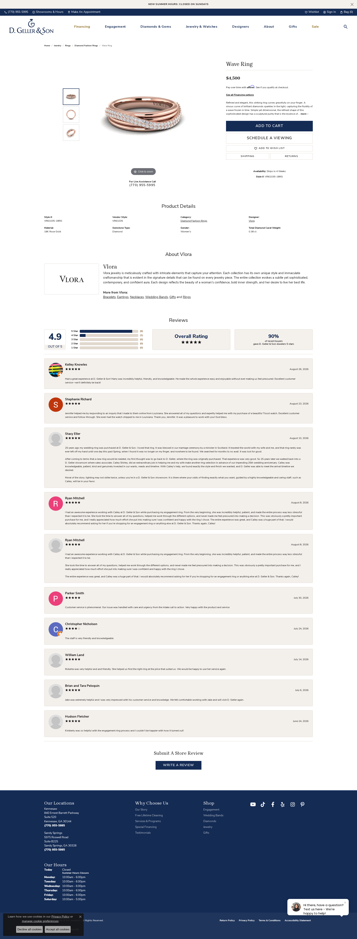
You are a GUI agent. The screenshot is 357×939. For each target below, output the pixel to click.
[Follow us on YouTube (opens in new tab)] (253, 804)
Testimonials (143, 833)
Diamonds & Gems (155, 27)
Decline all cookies (29, 929)
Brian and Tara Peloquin (82, 686)
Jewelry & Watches (202, 27)
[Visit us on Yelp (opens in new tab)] (282, 804)
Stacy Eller (72, 434)
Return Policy (227, 920)
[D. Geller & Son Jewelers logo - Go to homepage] (31, 27)
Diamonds (209, 821)
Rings (68, 46)
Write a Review (178, 765)
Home (47, 46)
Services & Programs (148, 821)
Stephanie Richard (78, 399)
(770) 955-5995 (142, 185)
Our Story (141, 809)
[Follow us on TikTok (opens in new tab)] (263, 804)
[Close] (352, 4)
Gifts (293, 27)
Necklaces (137, 297)
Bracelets (109, 297)
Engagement (115, 27)
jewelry (57, 46)
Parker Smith (74, 593)
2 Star (74, 343)
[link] (16, 12)
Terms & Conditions (270, 920)
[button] (312, 12)
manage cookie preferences (40, 921)
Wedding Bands (156, 297)
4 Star (74, 335)
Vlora (252, 221)
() (141, 331)
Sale (315, 27)
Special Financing (146, 827)
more (304, 114)
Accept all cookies (57, 929)
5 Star (74, 331)
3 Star (74, 339)
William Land (74, 655)
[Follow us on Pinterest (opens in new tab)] (302, 804)
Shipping (247, 156)
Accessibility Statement (298, 920)
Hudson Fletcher (77, 716)
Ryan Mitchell (74, 498)
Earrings (123, 297)
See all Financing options (240, 95)
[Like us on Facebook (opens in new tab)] (273, 804)
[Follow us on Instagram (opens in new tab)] (292, 804)
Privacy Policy (247, 920)
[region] (143, 115)
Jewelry (207, 827)
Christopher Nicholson (81, 624)
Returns (291, 156)
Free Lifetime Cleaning (149, 815)
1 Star (74, 348)
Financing (82, 27)
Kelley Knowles (76, 364)
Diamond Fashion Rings (86, 46)
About (269, 27)
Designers (240, 27)
